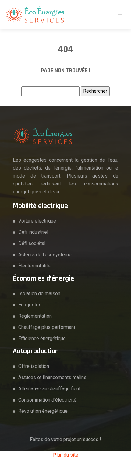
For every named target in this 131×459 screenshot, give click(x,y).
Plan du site (65, 455)
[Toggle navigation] (119, 14)
